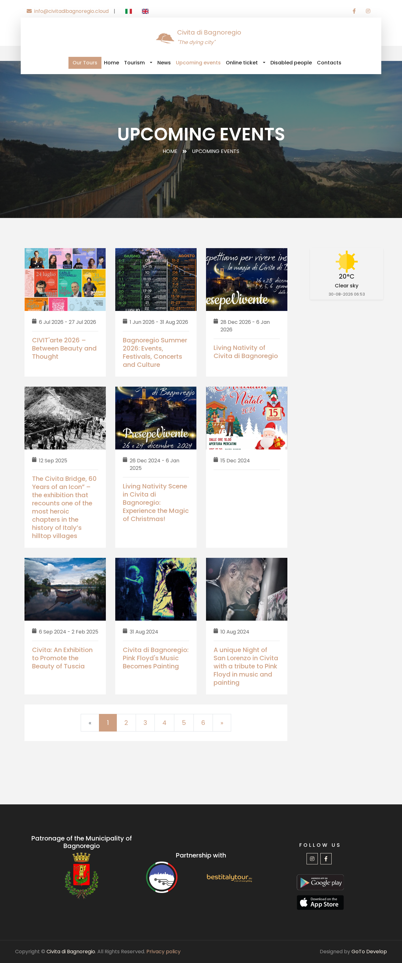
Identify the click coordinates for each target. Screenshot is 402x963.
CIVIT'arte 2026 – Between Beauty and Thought (64, 348)
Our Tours (85, 62)
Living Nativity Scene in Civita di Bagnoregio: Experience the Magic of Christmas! (156, 502)
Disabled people (291, 62)
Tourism (134, 62)
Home (111, 62)
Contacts (329, 62)
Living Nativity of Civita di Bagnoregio (246, 351)
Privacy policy (163, 951)
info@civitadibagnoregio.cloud (71, 11)
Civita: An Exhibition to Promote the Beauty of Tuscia (62, 658)
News (164, 62)
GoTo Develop (369, 951)
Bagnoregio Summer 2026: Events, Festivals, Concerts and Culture (155, 352)
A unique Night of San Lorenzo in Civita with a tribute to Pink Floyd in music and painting (246, 666)
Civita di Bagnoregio (70, 951)
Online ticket (242, 62)
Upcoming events (198, 62)
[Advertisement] (346, 409)
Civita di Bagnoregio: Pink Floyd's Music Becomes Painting (155, 658)
